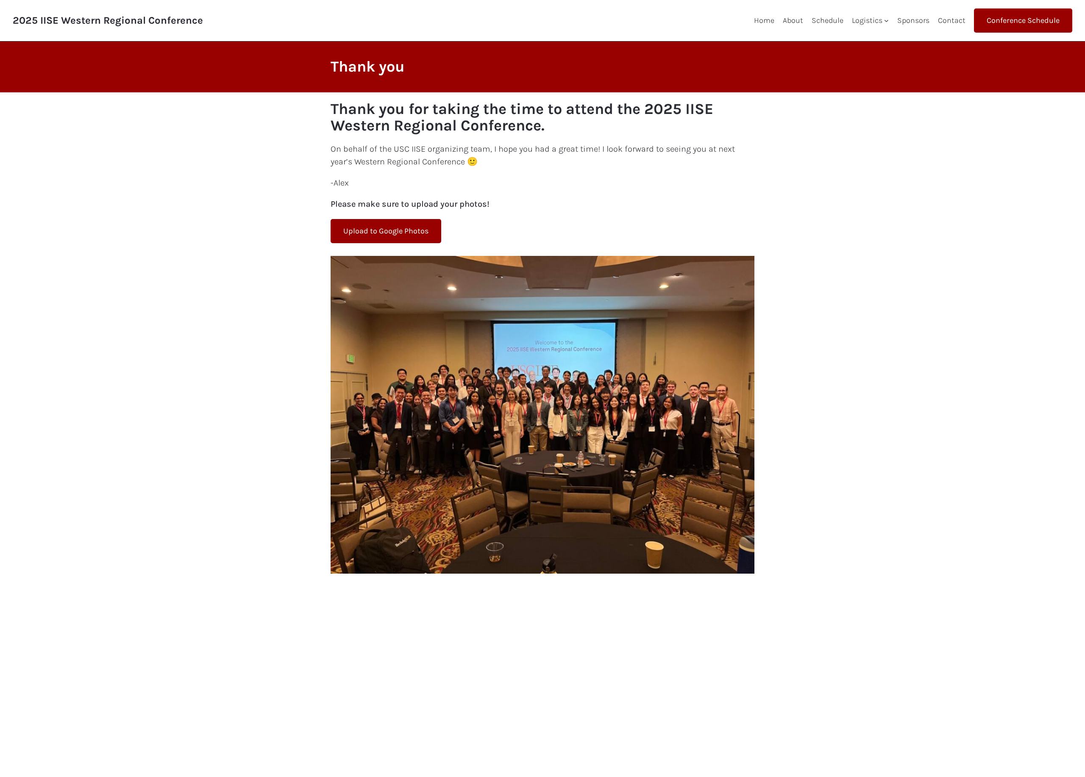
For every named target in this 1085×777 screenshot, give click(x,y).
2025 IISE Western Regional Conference (108, 20)
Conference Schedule (1023, 20)
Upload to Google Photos (385, 231)
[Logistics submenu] (886, 20)
